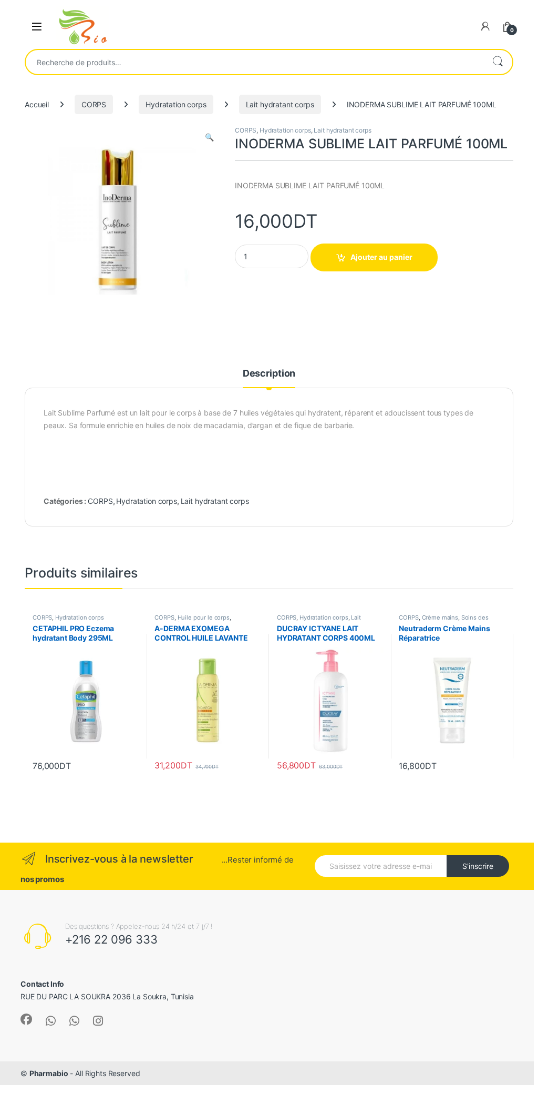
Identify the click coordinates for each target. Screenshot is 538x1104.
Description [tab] (269, 374)
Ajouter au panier (381, 256)
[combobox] (254, 62)
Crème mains (440, 617)
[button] (209, 137)
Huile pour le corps (204, 617)
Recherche (497, 62)
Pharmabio (48, 1073)
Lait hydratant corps (280, 104)
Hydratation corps (176, 104)
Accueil (37, 104)
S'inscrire (477, 866)
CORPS (93, 104)
